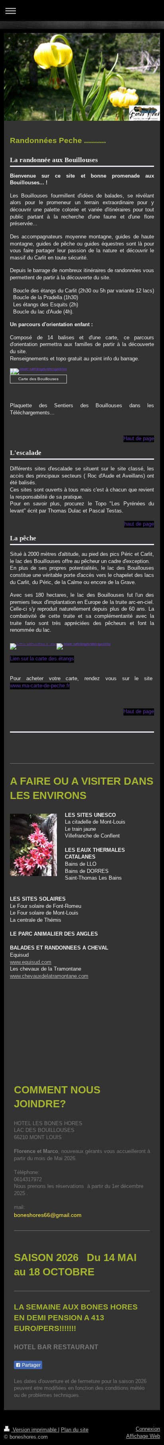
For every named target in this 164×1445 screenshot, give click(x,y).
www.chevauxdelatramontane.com (49, 976)
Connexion (148, 1429)
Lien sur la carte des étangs (42, 659)
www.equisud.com (30, 962)
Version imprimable (34, 1430)
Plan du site (74, 1430)
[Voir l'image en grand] (38, 371)
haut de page (139, 524)
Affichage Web (143, 1436)
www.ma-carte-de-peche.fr (40, 686)
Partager (31, 1365)
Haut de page (138, 438)
